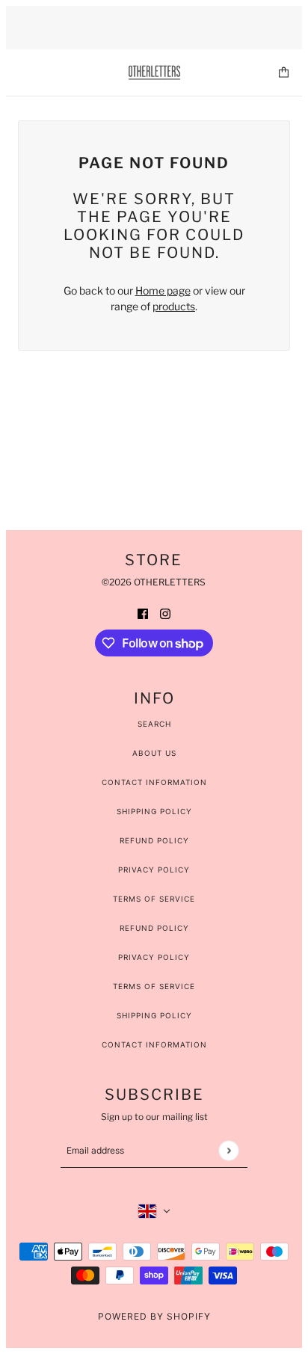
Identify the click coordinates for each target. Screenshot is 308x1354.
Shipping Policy (154, 811)
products (174, 306)
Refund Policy (154, 840)
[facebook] (143, 613)
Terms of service (154, 986)
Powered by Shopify (154, 1316)
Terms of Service (154, 898)
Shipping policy (154, 1015)
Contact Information (154, 782)
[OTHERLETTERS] (154, 72)
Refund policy (154, 927)
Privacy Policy (154, 869)
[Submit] (228, 1150)
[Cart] (283, 72)
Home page (163, 290)
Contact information (154, 1044)
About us (154, 752)
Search (154, 723)
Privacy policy (154, 957)
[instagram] (165, 613)
